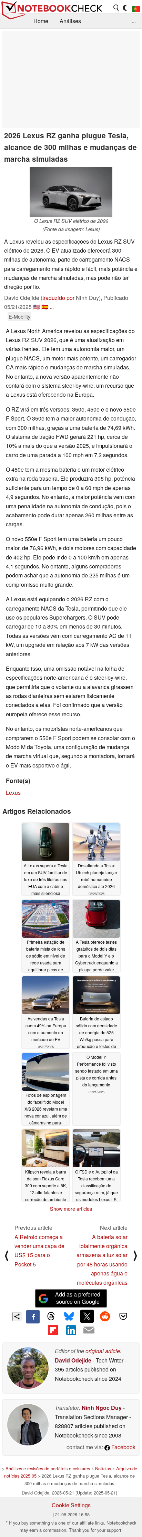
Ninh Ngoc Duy (102, 1408)
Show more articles (71, 1208)
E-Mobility (19, 316)
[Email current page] (88, 1330)
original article (102, 1351)
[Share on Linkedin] (71, 1330)
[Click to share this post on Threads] (51, 1316)
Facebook (122, 1447)
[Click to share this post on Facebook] (32, 1316)
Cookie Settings (71, 1505)
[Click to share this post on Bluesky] (68, 1316)
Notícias (103, 1468)
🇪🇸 (44, 307)
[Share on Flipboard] (52, 1330)
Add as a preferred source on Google (77, 1297)
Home (40, 21)
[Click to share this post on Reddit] (105, 1316)
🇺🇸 (36, 307)
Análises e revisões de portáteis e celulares (48, 1468)
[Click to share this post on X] (86, 1316)
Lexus (13, 792)
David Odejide (73, 1360)
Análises (70, 21)
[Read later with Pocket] (123, 1316)
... (134, 21)
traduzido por (58, 298)
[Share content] (17, 1316)
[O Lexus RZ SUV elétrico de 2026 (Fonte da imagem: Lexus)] (71, 192)
